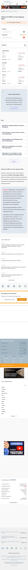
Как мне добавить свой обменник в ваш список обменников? (12, 140)
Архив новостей (14, 565)
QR (22, 563)
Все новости (12, 280)
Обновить (13, 416)
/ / (8, 59)
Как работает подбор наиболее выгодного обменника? (13, 126)
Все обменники (14, 108)
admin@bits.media (23, 532)
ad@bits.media (24, 542)
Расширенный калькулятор (7, 365)
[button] (24, 32)
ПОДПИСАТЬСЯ (21, 299)
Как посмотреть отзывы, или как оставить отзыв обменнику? (13, 133)
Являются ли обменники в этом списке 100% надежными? (12, 147)
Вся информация (13, 502)
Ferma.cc (4, 74)
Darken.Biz (4, 62)
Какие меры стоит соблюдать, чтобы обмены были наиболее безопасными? (12, 154)
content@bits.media (23, 537)
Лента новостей (5, 239)
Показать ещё (15, 162)
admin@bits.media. (14, 560)
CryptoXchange (5, 50)
